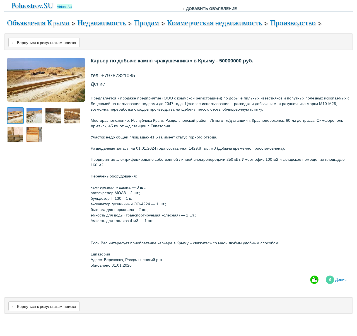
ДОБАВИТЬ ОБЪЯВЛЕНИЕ (211, 8)
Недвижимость (101, 22)
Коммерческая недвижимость (214, 22)
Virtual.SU (64, 6)
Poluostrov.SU (32, 5)
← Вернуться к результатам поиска (44, 42)
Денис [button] (340, 279)
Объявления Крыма (38, 22)
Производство (293, 22)
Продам (146, 22)
